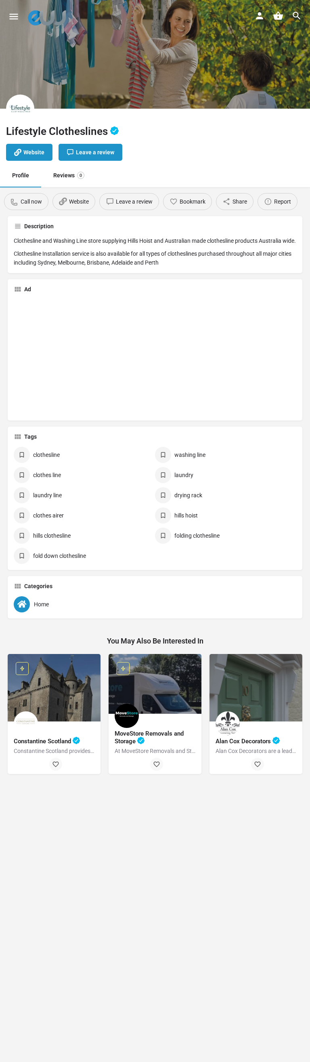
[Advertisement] (81, 355)
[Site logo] (49, 16)
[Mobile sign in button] (259, 16)
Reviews (67, 175)
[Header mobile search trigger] (296, 16)
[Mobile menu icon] (13, 16)
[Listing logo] (20, 109)
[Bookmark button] (55, 764)
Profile (20, 175)
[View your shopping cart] (278, 16)
